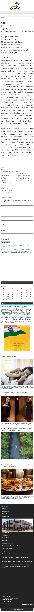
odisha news (26, 314)
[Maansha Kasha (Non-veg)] (8, 177)
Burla (8, 309)
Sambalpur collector (9, 317)
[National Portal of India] (17, 350)
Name (3, 219)
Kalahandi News (25, 312)
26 (30, 296)
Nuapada (6, 314)
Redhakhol (16, 316)
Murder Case (23, 313)
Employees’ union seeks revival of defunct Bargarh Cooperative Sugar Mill (15, 554)
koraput (7, 313)
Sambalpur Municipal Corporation (23, 317)
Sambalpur (4, 540)
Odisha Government (17, 314)
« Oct (2, 299)
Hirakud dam (4, 310)
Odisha (10, 314)
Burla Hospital (5, 511)
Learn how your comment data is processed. (15, 246)
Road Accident (22, 316)
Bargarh (4, 508)
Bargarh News (22, 306)
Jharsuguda (5, 535)
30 (17, 298)
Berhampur (3, 308)
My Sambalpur (19, 609)
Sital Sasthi (22, 321)
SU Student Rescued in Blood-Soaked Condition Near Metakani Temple (15, 567)
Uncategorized (18, 25)
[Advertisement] (17, 12)
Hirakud (29, 309)
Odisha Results (6, 538)
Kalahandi (17, 312)
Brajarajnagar (4, 309)
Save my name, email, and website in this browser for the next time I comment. (16, 238)
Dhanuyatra (5, 513)
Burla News (13, 309)
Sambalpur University (7, 321)
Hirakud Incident (11, 310)
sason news (17, 321)
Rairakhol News (9, 316)
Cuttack (19, 309)
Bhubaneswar (26, 308)
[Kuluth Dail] (23, 176)
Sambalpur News (22, 319)
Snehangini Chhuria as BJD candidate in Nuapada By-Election (15, 558)
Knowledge (3, 313)
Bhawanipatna (9, 308)
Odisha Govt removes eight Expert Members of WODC (16, 564)
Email (2, 224)
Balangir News (11, 306)
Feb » (6, 299)
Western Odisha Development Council (11, 545)
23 (17, 296)
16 (17, 294)
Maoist (18, 313)
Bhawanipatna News (17, 308)
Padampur (3, 316)
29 (12, 298)
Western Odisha (9, 323)
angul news (3, 306)
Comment (3, 204)
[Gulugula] (8, 189)
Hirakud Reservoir (19, 310)
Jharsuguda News (8, 312)
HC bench (24, 309)
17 (21, 294)
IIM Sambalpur (27, 310)
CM (17, 309)
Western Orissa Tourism (8, 548)
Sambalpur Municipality (6, 320)
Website (3, 230)
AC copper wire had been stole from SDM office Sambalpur (17, 561)
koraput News (12, 313)
